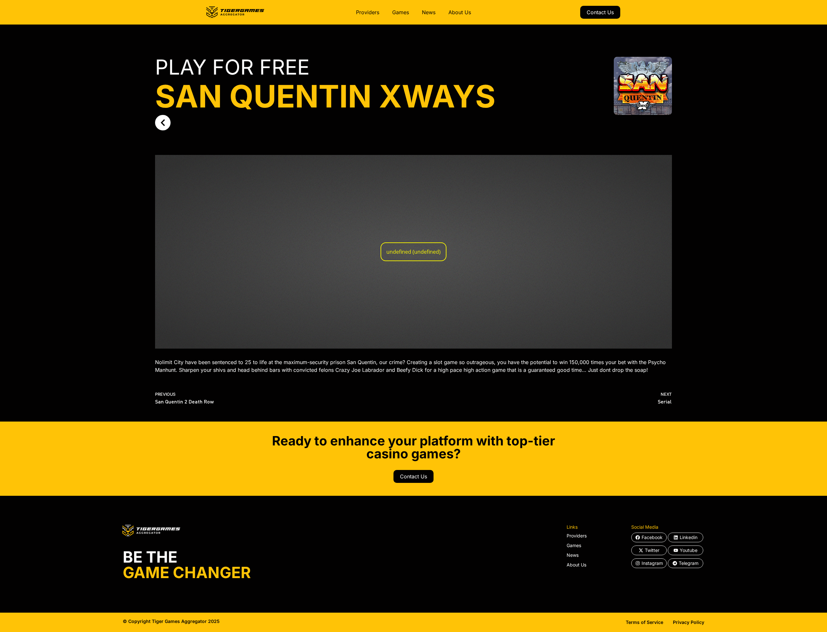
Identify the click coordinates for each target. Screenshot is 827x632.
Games (400, 12)
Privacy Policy (688, 622)
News (428, 12)
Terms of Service (644, 622)
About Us (459, 12)
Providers (367, 12)
